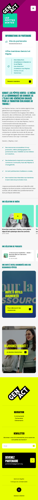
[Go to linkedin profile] (19, 489)
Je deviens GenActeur (14, 352)
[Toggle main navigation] (33, 8)
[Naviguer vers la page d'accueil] (11, 8)
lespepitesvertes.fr (15, 43)
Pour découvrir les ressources (14, 309)
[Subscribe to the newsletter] (34, 446)
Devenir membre (13, 81)
